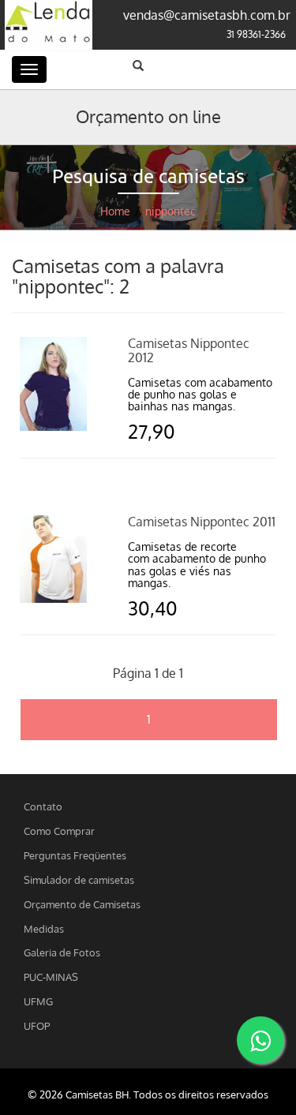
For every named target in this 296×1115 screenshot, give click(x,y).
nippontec (170, 211)
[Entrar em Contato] (260, 1040)
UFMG (38, 1001)
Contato (43, 806)
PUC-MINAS (51, 976)
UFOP (37, 1025)
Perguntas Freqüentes (75, 855)
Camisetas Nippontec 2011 (201, 521)
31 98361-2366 (256, 34)
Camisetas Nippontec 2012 (188, 350)
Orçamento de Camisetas (82, 904)
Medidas (44, 928)
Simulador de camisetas (79, 879)
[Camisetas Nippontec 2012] (53, 382)
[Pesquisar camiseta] (138, 65)
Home (115, 211)
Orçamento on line (148, 116)
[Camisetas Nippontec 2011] (53, 558)
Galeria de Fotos (62, 952)
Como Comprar (59, 830)
